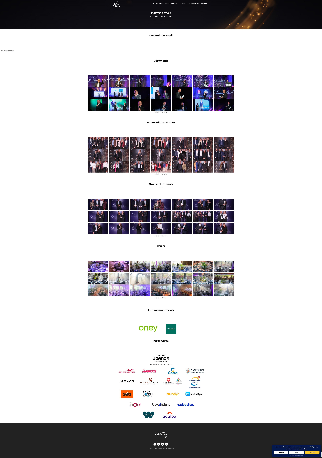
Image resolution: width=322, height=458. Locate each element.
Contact (204, 3)
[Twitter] (158, 444)
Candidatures (158, 3)
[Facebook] (154, 444)
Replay (183, 3)
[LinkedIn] (166, 444)
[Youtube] (162, 444)
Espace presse (194, 3)
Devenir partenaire (171, 3)
